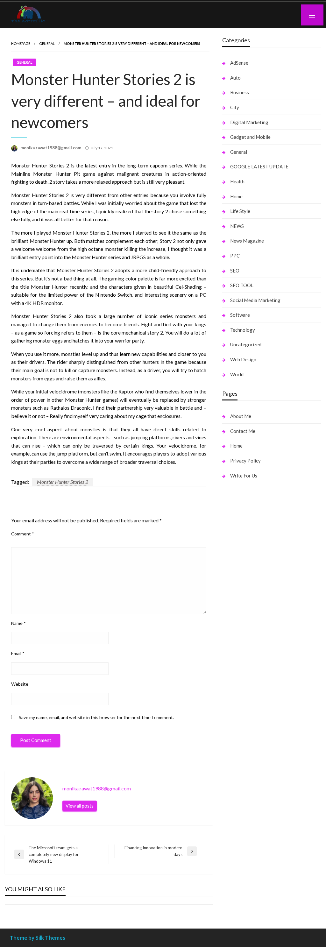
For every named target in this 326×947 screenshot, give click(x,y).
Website (19, 684)
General (47, 43)
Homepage (20, 43)
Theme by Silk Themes (37, 937)
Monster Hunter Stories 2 (62, 482)
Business (239, 92)
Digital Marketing (249, 122)
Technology (242, 330)
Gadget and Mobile (250, 137)
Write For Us (243, 475)
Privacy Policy (245, 460)
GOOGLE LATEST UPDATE (259, 166)
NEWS (237, 226)
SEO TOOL (241, 285)
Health (237, 181)
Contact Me (242, 431)
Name (18, 623)
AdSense (239, 63)
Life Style (240, 211)
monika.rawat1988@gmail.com (51, 147)
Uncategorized (245, 344)
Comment (22, 533)
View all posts (80, 806)
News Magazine (247, 241)
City (234, 107)
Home (236, 196)
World (237, 374)
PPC (235, 255)
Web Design (243, 359)
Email (18, 653)
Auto (235, 78)
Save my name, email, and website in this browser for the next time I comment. (96, 717)
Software (240, 315)
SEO (234, 270)
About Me (240, 416)
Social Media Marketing (255, 300)
